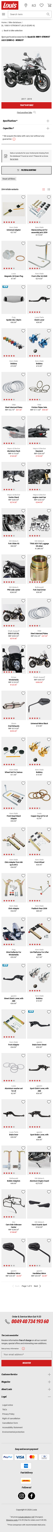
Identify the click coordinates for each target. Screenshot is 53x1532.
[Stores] (26, 5)
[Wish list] (41, 5)
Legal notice (7, 1405)
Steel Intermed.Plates (13, 407)
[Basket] (49, 5)
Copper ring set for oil (39, 816)
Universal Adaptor (14, 230)
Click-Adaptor (13, 908)
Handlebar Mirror (13, 1273)
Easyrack (39, 451)
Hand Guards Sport (39, 1225)
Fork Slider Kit (13, 543)
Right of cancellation (11, 1418)
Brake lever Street (39, 1045)
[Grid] (43, 188)
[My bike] (34, 5)
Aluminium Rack (13, 451)
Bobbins (13, 364)
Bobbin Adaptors (13, 1181)
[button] (48, 14)
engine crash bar (39, 497)
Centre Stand (13, 497)
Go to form (14, 159)
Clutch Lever (39, 320)
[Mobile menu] (3, 14)
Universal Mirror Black (39, 723)
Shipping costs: (12, 1520)
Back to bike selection (13, 30)
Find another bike (24, 112)
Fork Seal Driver (39, 590)
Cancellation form (10, 1423)
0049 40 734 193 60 (29, 1321)
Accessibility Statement (12, 1427)
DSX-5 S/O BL (13, 633)
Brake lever (13, 1135)
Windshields (14, 680)
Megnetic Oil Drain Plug (13, 276)
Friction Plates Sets (39, 407)
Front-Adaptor (13, 1045)
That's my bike (26, 105)
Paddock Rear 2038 (39, 908)
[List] (49, 189)
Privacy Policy (8, 1414)
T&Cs (4, 1409)
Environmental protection (13, 1432)
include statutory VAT (26, 1517)
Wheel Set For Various (13, 772)
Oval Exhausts (13, 726)
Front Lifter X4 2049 (39, 276)
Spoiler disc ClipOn (13, 320)
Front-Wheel (39, 862)
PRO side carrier (13, 590)
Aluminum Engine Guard (39, 1181)
